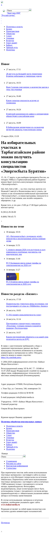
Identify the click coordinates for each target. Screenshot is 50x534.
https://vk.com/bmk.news (11, 357)
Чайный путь (12, 47)
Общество (10, 33)
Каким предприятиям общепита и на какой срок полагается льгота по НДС (27, 338)
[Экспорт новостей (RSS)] (25, 20)
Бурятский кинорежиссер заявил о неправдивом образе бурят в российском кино (27, 115)
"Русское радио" (8, 15)
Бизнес (9, 29)
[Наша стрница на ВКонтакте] (25, 18)
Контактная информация (17, 466)
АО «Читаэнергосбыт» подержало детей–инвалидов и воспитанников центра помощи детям (26, 238)
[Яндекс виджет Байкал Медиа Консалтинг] (25, 22)
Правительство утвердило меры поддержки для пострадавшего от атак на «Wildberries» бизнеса (27, 305)
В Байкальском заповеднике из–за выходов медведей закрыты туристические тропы (25, 128)
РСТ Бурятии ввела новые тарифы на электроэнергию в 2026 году (22, 283)
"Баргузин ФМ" (14, 13)
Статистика (11, 468)
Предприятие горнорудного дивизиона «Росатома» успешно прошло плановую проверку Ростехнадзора (23, 325)
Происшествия (12, 31)
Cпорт (9, 36)
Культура (10, 40)
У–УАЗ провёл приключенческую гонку (23, 315)
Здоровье (10, 38)
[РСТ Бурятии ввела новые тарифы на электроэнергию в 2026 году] (12, 279)
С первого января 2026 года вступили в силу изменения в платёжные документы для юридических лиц (26, 252)
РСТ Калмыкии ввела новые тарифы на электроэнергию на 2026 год (23, 264)
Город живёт (11, 43)
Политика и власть (14, 27)
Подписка (5, 523)
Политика (10, 50)
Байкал (9, 45)
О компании (11, 461)
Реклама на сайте (13, 463)
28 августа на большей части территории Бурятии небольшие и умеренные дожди (24, 75)
